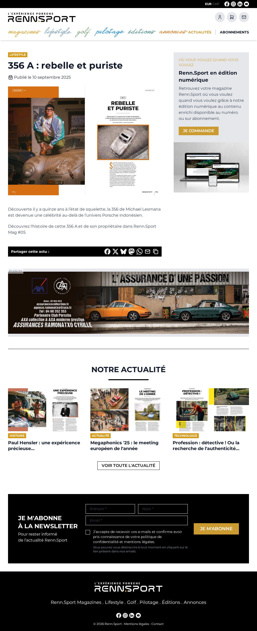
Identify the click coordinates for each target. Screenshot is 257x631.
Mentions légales (136, 624)
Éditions (171, 602)
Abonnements (234, 32)
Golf (131, 602)
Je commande (198, 130)
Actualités (199, 32)
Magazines (89, 602)
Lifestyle (114, 602)
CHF (216, 4)
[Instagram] (233, 4)
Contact (157, 624)
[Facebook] (226, 4)
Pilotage (149, 602)
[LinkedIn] (239, 4)
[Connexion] (220, 17)
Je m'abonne (216, 528)
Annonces (195, 602)
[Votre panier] (232, 17)
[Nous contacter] (244, 17)
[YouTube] (246, 4)
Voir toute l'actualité (128, 465)
